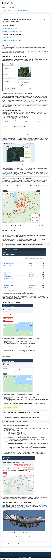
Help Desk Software (23, 557)
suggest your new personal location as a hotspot (20, 140)
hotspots (4, 101)
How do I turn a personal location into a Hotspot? (11, 42)
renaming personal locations (14, 123)
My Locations (14, 234)
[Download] (23, 289)
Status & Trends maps (39, 50)
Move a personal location (7, 39)
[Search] (3, 10)
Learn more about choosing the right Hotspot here (21, 186)
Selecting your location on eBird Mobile (9, 28)
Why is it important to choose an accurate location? (12, 27)
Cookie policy (44, 553)
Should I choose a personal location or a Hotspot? (12, 31)
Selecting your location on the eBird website (10, 29)
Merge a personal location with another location (11, 40)
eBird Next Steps (17, 17)
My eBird (8, 234)
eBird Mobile (4, 58)
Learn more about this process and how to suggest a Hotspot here (24, 507)
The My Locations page (6, 36)
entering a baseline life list (7, 173)
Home (3, 7)
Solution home (5, 17)
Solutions (11, 7)
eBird (11, 17)
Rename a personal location (7, 37)
